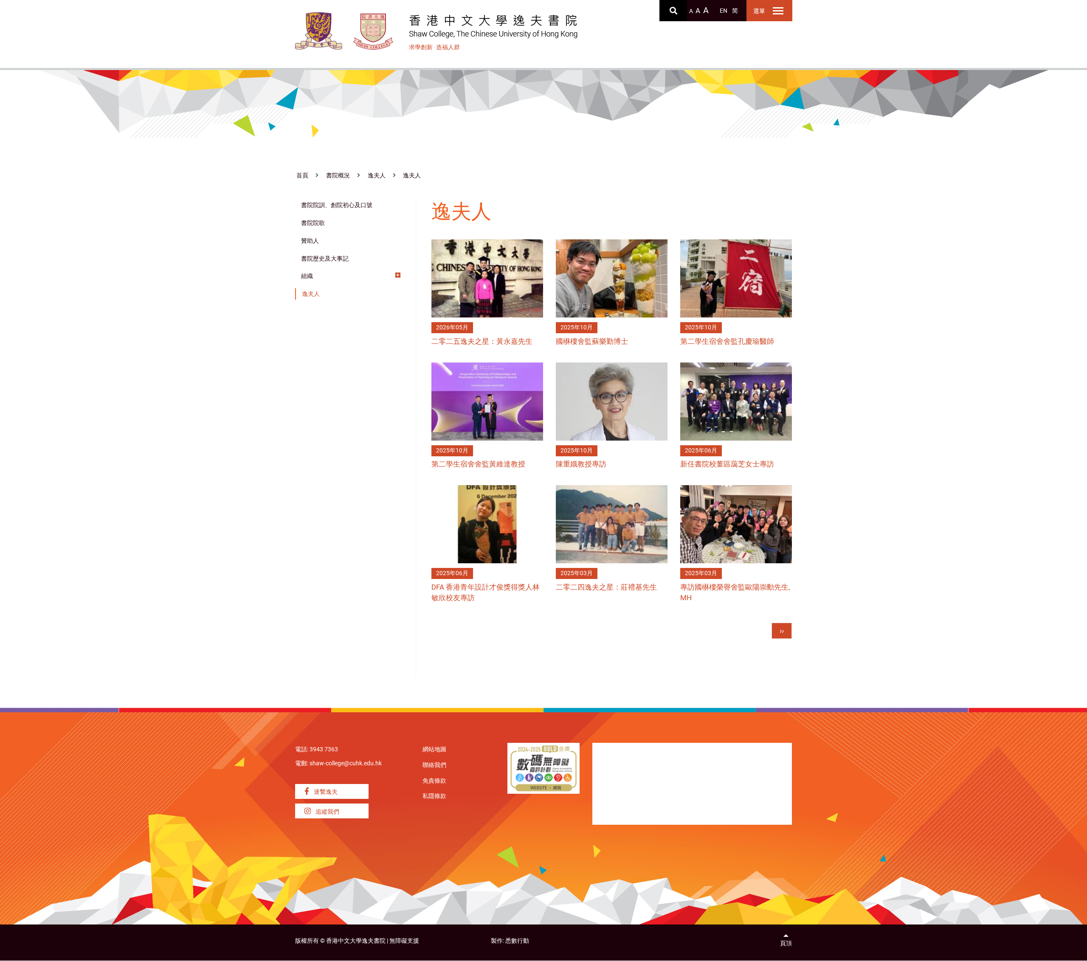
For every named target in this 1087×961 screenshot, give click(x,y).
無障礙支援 (404, 940)
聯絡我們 (434, 765)
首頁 (302, 175)
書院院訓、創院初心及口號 (336, 205)
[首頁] (373, 31)
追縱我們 (326, 811)
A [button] (691, 11)
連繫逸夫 (325, 791)
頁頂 (786, 943)
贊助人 (310, 240)
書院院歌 (313, 223)
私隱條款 (434, 796)
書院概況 (338, 175)
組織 (307, 276)
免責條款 (434, 780)
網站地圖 (434, 749)
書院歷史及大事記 (325, 258)
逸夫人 (377, 175)
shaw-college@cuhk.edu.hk (346, 763)
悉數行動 (517, 940)
